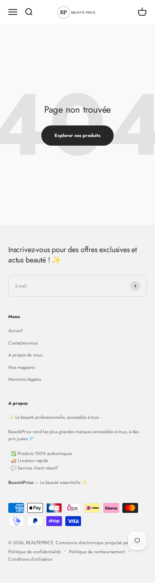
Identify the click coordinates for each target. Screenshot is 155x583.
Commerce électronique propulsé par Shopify (100, 542)
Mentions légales (24, 379)
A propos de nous (25, 355)
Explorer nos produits (77, 135)
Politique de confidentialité (34, 551)
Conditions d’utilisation (30, 559)
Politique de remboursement (97, 551)
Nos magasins (21, 367)
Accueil (15, 330)
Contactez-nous (23, 343)
